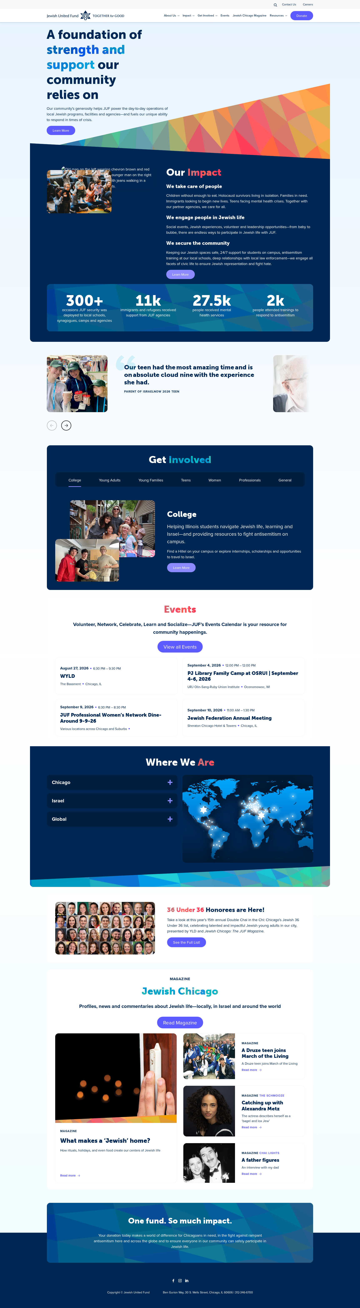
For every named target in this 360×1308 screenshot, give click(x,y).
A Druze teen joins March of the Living (265, 1053)
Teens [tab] (186, 480)
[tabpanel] (180, 541)
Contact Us (289, 4)
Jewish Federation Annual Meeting (230, 718)
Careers (308, 4)
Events (225, 15)
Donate (301, 15)
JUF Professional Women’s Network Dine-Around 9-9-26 (110, 718)
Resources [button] (277, 15)
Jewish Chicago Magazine (249, 15)
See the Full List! (186, 942)
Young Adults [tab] (109, 480)
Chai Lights (269, 1153)
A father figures (260, 1160)
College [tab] (75, 480)
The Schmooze (271, 1095)
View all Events (180, 646)
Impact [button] (187, 15)
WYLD (67, 676)
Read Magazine (180, 1022)
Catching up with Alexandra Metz (262, 1106)
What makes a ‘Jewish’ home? (105, 1140)
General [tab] (285, 480)
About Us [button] (170, 15)
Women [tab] (215, 480)
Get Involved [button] (206, 15)
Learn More (61, 130)
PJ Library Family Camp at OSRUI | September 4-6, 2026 (243, 676)
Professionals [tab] (250, 480)
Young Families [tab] (151, 480)
